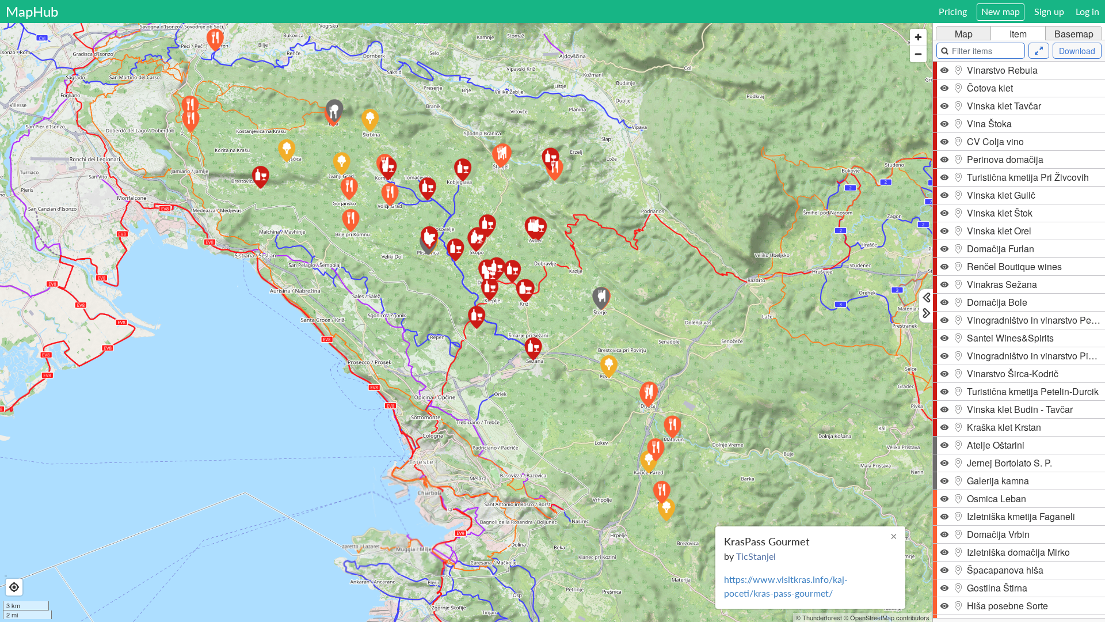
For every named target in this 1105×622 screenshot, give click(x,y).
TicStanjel (756, 556)
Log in (1087, 11)
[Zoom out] (918, 53)
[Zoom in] (918, 37)
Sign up (1049, 11)
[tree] (1019, 340)
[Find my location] (14, 587)
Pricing (953, 11)
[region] (466, 322)
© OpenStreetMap (869, 617)
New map (1000, 11)
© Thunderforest (819, 617)
